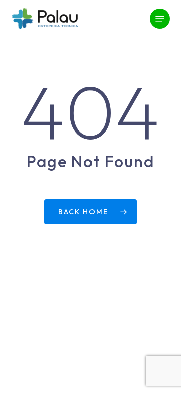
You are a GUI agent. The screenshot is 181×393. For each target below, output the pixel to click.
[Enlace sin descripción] (44, 18)
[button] (160, 19)
